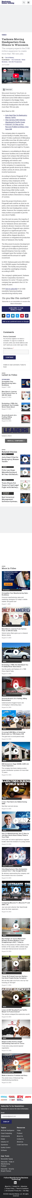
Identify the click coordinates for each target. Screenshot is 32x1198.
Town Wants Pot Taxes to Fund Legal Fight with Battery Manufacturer (10, 485)
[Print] (3, 316)
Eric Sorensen (16, 60)
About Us (8, 1186)
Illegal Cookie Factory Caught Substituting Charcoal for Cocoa (13, 1042)
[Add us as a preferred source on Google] (26, 316)
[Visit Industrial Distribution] (4, 1100)
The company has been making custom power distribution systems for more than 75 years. (15, 770)
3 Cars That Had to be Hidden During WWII (14, 803)
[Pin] (22, 316)
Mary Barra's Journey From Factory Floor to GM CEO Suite (9, 393)
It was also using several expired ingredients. (12, 1047)
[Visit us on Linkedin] (15, 1182)
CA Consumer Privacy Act (13, 1191)
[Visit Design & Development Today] (4, 1097)
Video (4, 35)
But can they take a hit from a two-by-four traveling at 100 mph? (15, 981)
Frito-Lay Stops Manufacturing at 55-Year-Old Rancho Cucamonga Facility (10, 472)
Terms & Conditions (22, 1188)
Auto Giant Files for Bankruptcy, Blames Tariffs (10, 459)
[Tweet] (17, 316)
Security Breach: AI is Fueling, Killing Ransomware (9, 417)
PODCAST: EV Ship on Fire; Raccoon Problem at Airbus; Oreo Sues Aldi (17, 127)
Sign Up (6, 1122)
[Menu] (28, 2)
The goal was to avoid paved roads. (13, 736)
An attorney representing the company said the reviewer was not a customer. (15, 874)
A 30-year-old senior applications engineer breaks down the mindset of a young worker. (16, 840)
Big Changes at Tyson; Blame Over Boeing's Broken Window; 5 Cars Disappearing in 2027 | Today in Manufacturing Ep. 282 (14, 940)
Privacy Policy (10, 1188)
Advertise (24, 1186)
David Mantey (9, 57)
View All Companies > (16, 441)
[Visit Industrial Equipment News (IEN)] (20, 1097)
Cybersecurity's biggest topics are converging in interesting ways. (13, 704)
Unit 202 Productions (15, 62)
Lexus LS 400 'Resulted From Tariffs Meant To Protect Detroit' (14, 1011)
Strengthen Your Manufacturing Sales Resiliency (9, 383)
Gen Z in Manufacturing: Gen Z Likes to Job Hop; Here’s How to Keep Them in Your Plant (15, 835)
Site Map (26, 1191)
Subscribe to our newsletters (16, 309)
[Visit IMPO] (28, 1097)
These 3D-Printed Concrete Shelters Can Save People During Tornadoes (14, 977)
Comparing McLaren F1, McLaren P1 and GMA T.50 (16, 903)
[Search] (24, 2)
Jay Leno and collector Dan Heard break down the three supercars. (14, 908)
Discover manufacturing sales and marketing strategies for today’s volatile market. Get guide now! (14, 599)
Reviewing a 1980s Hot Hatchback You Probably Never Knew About (10, 405)
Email (2, 1112)
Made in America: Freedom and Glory (14, 1075)
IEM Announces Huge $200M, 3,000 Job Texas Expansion (15, 765)
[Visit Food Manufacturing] (12, 1097)
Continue (9, 357)
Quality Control (8, 866)
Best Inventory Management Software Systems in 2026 (9, 499)
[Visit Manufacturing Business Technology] (20, 1100)
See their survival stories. (10, 806)
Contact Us (15, 1186)
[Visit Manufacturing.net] (12, 1100)
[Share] (8, 316)
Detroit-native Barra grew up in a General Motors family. (15, 634)
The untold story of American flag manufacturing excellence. (12, 1079)
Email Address (8, 348)
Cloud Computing (8, 1072)
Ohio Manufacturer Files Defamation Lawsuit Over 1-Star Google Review (14, 870)
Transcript (8, 89)
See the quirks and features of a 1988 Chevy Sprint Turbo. (14, 670)
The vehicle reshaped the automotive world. (16, 1014)
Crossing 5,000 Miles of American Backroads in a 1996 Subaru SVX (13, 733)
